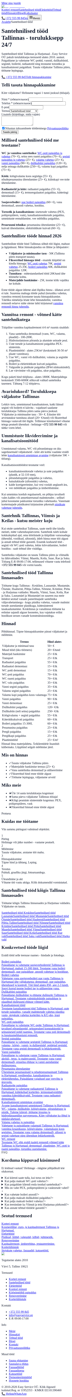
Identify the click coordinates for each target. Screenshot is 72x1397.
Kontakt (13, 1344)
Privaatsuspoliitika (57, 128)
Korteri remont (10, 9)
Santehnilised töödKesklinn (17, 912)
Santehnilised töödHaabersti (27, 919)
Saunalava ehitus (18, 1363)
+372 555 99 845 (13, 18)
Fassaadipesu (16, 1370)
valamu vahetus (45, 159)
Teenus (5, 110)
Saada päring (10, 132)
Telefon (16, 103)
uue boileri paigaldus (33, 202)
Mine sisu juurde (11, 3)
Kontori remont (18, 1289)
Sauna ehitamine (18, 1360)
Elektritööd (46, 9)
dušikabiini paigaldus (43, 163)
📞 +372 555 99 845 (13, 77)
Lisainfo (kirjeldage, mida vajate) (20, 114)
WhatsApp (20, 1393)
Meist (12, 1331)
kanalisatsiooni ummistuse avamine (28, 455)
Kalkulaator (31, 13)
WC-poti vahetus (37, 263)
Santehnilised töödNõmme (33, 922)
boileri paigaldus (37, 266)
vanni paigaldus (10, 163)
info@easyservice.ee (21, 1315)
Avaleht (6, 21)
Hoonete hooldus (19, 1380)
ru (26, 18)
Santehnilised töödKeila (21, 932)
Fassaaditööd (16, 1367)
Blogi (21, 13)
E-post (5, 107)
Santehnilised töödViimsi (25, 929)
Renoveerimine (18, 1295)
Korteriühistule (17, 1299)
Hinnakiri (12, 13)
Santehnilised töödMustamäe (30, 916)
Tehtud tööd (16, 1337)
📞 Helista (7, 1393)
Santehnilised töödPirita (25, 926)
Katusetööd (15, 1373)
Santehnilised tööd (29, 9)
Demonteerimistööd (20, 1377)
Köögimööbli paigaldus (22, 1292)
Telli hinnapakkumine (38, 77)
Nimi (15, 99)
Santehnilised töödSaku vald (23, 936)
